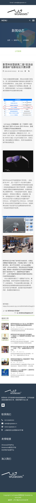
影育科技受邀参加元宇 (26, 313)
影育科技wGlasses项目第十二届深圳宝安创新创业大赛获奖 (22, 370)
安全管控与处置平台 (8, 450)
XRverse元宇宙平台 (8, 445)
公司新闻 (26, 40)
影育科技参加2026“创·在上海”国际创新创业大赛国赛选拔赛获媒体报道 (22, 324)
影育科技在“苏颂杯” (14, 311)
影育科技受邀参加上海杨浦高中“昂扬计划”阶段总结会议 (22, 359)
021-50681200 (9, 420)
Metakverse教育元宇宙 (9, 447)
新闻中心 (16, 40)
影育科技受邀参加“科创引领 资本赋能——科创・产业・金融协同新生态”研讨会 (22, 348)
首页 (8, 40)
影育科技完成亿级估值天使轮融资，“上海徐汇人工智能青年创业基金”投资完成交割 (22, 336)
